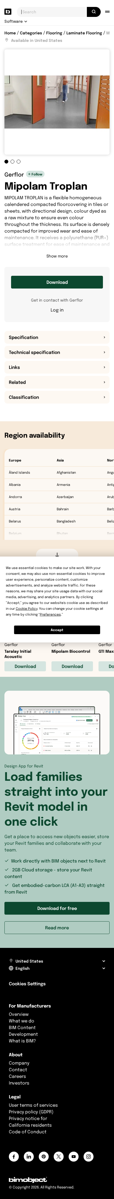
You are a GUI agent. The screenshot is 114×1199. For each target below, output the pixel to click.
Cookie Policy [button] (26, 608)
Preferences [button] (50, 614)
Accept (57, 630)
